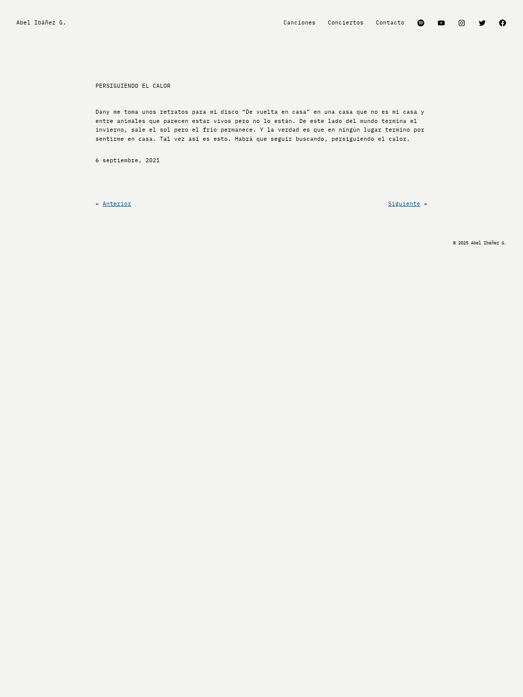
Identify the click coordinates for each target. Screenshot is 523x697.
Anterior (117, 203)
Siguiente (404, 203)
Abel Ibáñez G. (41, 22)
